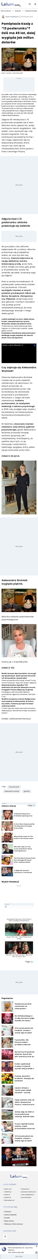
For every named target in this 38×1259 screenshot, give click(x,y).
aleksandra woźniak (12, 791)
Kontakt (23, 1246)
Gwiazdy (18, 11)
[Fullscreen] (33, 361)
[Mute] (15, 361)
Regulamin (32, 1246)
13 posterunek (14, 787)
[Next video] (9, 361)
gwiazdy (27, 791)
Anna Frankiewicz (12, 17)
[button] (36, 1252)
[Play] (4, 361)
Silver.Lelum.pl (6, 11)
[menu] (35, 4)
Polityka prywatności (9, 1246)
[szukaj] (30, 4)
